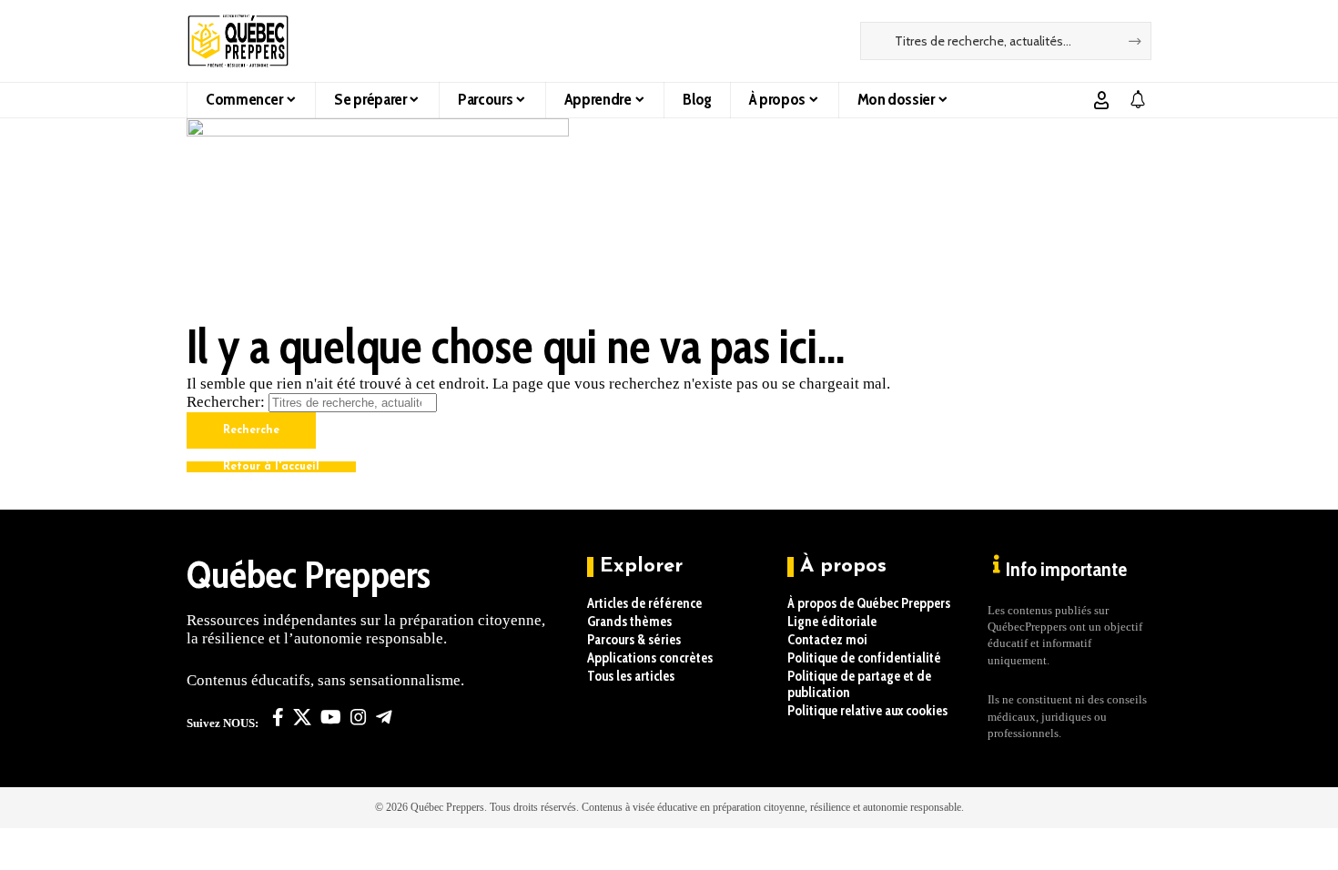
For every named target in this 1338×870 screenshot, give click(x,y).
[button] (1101, 100)
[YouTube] (331, 717)
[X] (302, 717)
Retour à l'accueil (271, 466)
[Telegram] (384, 717)
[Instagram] (358, 717)
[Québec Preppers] (238, 41)
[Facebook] (278, 717)
